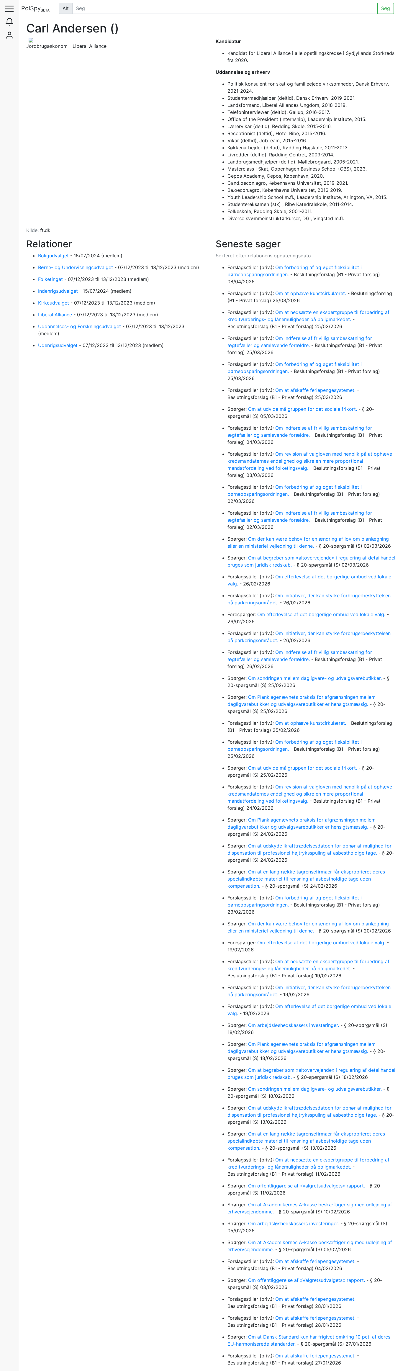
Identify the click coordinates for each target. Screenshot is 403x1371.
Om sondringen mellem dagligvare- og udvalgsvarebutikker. (315, 678)
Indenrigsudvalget (58, 291)
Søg (385, 8)
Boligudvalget (54, 256)
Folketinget (51, 279)
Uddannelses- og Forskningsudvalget (80, 326)
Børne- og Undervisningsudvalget (76, 267)
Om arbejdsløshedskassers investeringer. (294, 1025)
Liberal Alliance (55, 315)
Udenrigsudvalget (58, 345)
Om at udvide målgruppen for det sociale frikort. (303, 409)
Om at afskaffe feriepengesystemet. (316, 390)
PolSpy (35, 8)
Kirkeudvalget (54, 303)
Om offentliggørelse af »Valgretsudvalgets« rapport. (307, 1186)
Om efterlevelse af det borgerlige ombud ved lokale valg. (322, 614)
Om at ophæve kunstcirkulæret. (311, 293)
